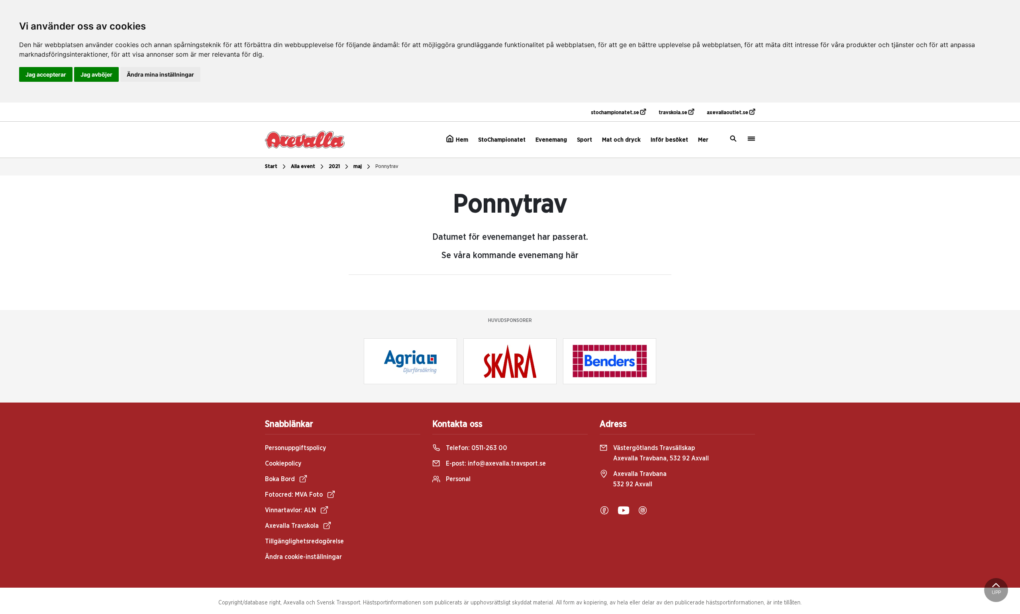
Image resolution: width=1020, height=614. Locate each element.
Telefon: (475, 448)
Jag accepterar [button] (46, 74)
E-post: (495, 463)
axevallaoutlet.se (728, 112)
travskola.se (673, 112)
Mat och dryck (621, 140)
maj (357, 166)
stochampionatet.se (615, 112)
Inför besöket (669, 140)
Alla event (303, 166)
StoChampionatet (502, 140)
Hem (461, 140)
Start (271, 166)
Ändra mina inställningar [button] (160, 74)
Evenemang (551, 140)
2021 (334, 166)
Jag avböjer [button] (96, 74)
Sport (584, 140)
